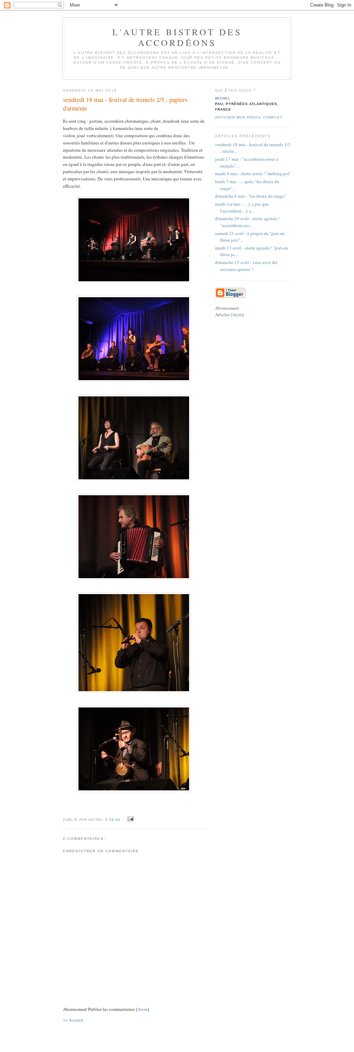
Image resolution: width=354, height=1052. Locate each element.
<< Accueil (73, 1020)
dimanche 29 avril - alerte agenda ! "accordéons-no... (247, 221)
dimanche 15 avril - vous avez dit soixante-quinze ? (246, 265)
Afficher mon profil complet (248, 117)
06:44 (115, 819)
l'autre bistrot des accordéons (177, 37)
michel (222, 98)
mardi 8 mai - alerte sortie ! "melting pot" (253, 173)
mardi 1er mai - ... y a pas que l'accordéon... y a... (242, 207)
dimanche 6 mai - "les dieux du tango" (250, 196)
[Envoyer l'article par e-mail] (129, 819)
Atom (142, 1009)
